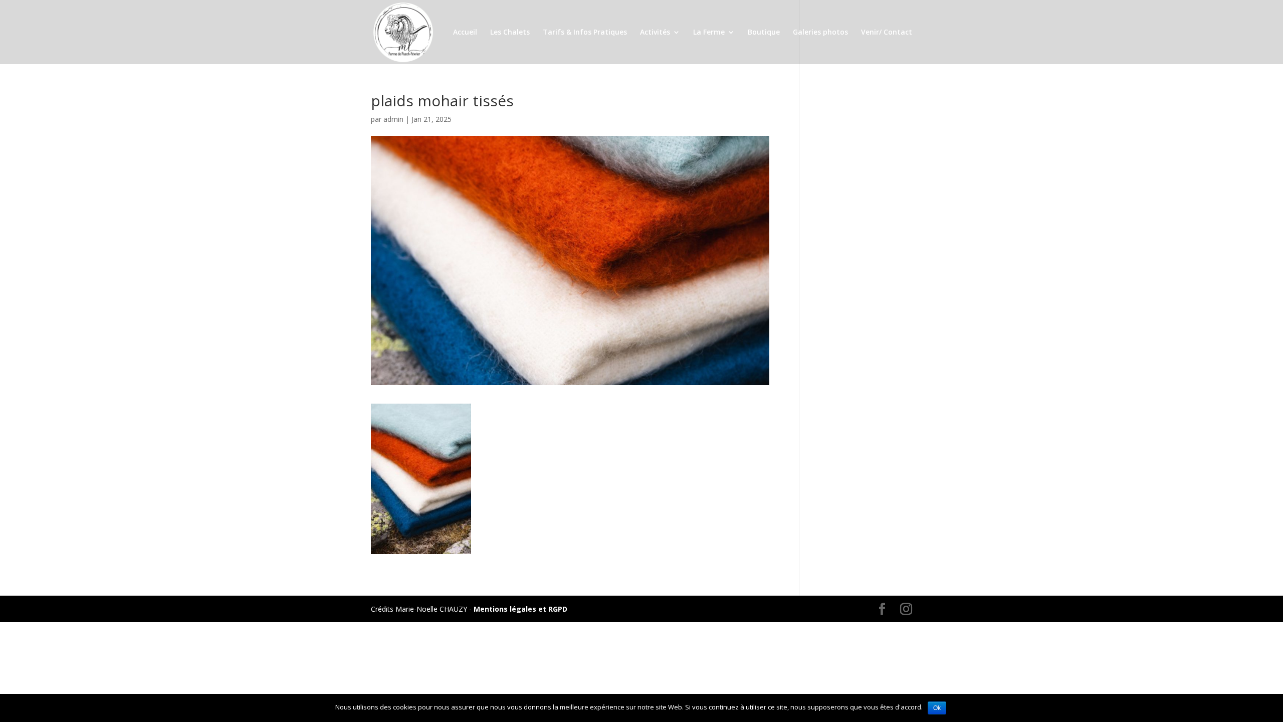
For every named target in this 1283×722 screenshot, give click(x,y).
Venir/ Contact (886, 33)
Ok (937, 707)
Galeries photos (820, 33)
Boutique (764, 33)
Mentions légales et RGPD (520, 609)
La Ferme (709, 33)
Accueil (465, 33)
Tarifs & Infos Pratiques (585, 33)
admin (393, 119)
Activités (655, 33)
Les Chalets (510, 33)
